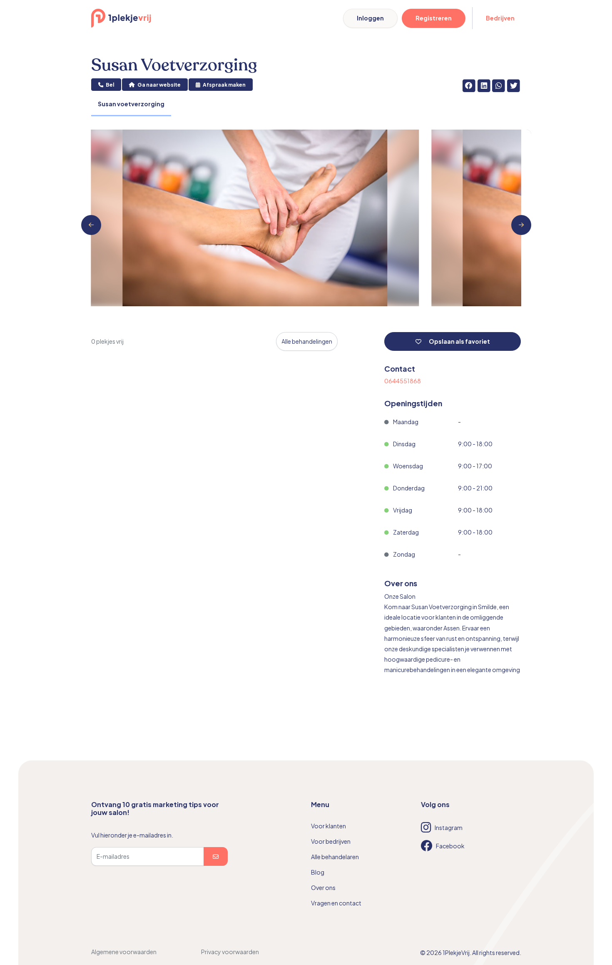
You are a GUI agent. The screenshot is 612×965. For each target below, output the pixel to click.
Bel (109, 84)
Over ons (323, 887)
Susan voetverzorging (131, 104)
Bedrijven (500, 18)
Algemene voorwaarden (124, 951)
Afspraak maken (224, 84)
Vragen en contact (336, 903)
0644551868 (402, 381)
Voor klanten (328, 826)
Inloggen (370, 18)
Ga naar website (159, 84)
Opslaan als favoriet (459, 341)
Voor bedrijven (331, 841)
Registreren (433, 18)
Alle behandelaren (335, 856)
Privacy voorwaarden (230, 951)
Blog (317, 872)
